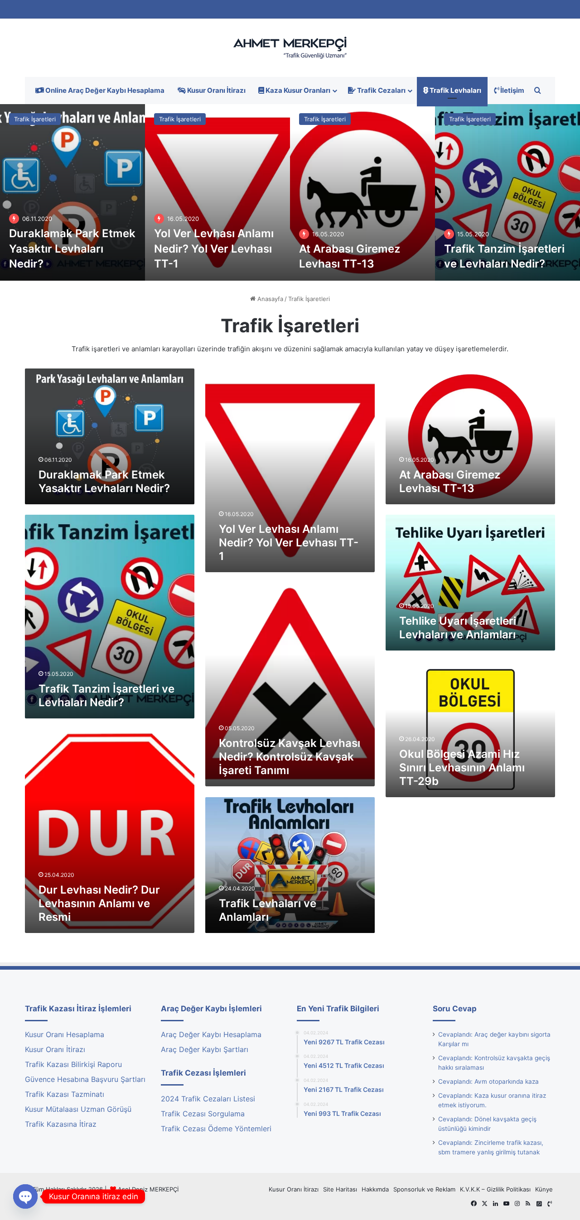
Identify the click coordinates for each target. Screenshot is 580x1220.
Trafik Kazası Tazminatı (64, 1094)
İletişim (511, 90)
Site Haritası (340, 1189)
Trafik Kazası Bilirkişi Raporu (73, 1064)
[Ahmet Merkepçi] (290, 48)
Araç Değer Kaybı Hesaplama (211, 1034)
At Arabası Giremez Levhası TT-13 (449, 481)
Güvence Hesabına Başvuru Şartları (85, 1079)
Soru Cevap (455, 1008)
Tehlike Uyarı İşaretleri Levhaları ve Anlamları (457, 627)
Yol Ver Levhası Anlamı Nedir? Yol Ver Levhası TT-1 (214, 248)
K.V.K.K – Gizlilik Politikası (495, 1189)
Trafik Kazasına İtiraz (61, 1124)
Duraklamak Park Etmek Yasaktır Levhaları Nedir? (72, 248)
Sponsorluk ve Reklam (424, 1189)
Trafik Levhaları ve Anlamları (267, 910)
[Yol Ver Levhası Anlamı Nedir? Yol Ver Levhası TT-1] (217, 192)
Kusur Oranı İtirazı (216, 90)
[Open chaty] (25, 1196)
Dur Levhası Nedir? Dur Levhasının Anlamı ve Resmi (99, 903)
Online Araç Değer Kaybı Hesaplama (104, 90)
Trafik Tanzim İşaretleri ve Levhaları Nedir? (106, 695)
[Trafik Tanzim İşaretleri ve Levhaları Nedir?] (507, 192)
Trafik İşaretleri (35, 119)
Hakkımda (375, 1189)
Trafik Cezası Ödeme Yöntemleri (216, 1128)
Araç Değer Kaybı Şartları (204, 1049)
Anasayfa (269, 298)
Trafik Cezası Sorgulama (203, 1113)
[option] (72, 192)
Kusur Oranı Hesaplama (64, 1034)
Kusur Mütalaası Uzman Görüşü (78, 1109)
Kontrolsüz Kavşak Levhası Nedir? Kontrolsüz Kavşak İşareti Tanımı (289, 757)
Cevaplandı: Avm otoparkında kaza (488, 1081)
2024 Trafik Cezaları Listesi (208, 1098)
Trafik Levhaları (454, 90)
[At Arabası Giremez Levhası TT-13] (362, 192)
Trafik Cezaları (381, 90)
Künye (544, 1189)
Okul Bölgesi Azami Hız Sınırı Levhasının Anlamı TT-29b (462, 767)
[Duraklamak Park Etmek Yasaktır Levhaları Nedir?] (72, 192)
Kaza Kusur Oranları (297, 90)
